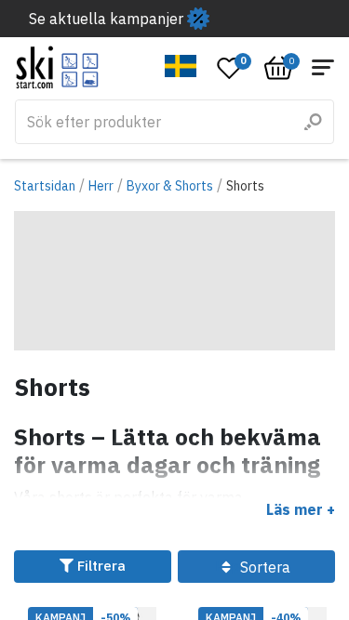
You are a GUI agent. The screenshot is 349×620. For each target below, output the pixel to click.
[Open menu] (323, 67)
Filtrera (100, 565)
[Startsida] (57, 67)
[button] (181, 66)
